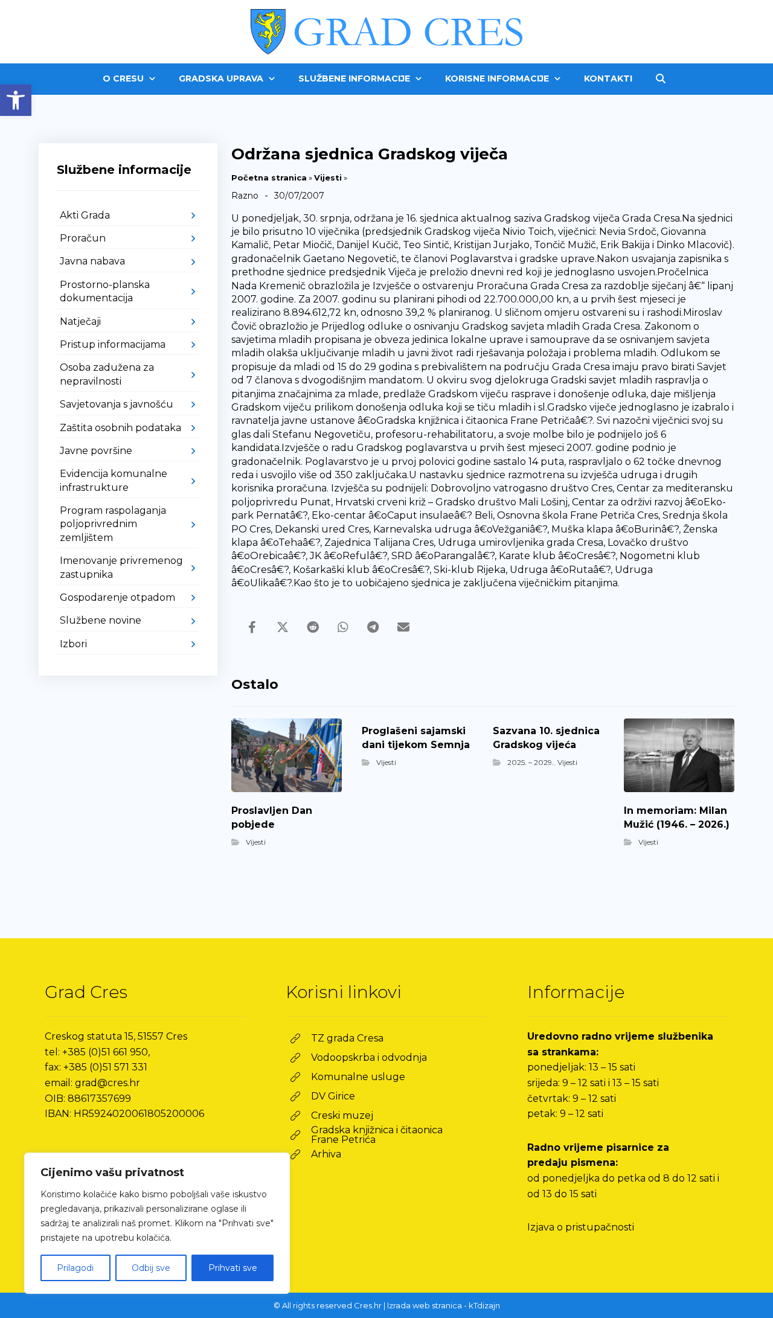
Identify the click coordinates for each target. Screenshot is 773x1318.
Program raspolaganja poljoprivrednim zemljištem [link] (113, 524)
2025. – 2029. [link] (530, 762)
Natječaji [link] (80, 321)
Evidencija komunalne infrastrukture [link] (113, 480)
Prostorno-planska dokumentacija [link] (105, 291)
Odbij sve (151, 1267)
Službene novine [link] (100, 620)
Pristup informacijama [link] (112, 344)
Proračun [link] (83, 238)
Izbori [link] (73, 644)
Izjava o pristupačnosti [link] (580, 1227)
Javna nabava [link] (92, 261)
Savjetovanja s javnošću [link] (116, 404)
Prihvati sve (232, 1267)
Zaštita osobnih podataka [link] (120, 427)
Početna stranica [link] (269, 177)
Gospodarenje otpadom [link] (117, 597)
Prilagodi (75, 1267)
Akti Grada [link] (85, 215)
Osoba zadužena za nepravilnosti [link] (107, 374)
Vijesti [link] (328, 177)
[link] (15, 100)
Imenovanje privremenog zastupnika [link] (121, 567)
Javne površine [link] (96, 450)
